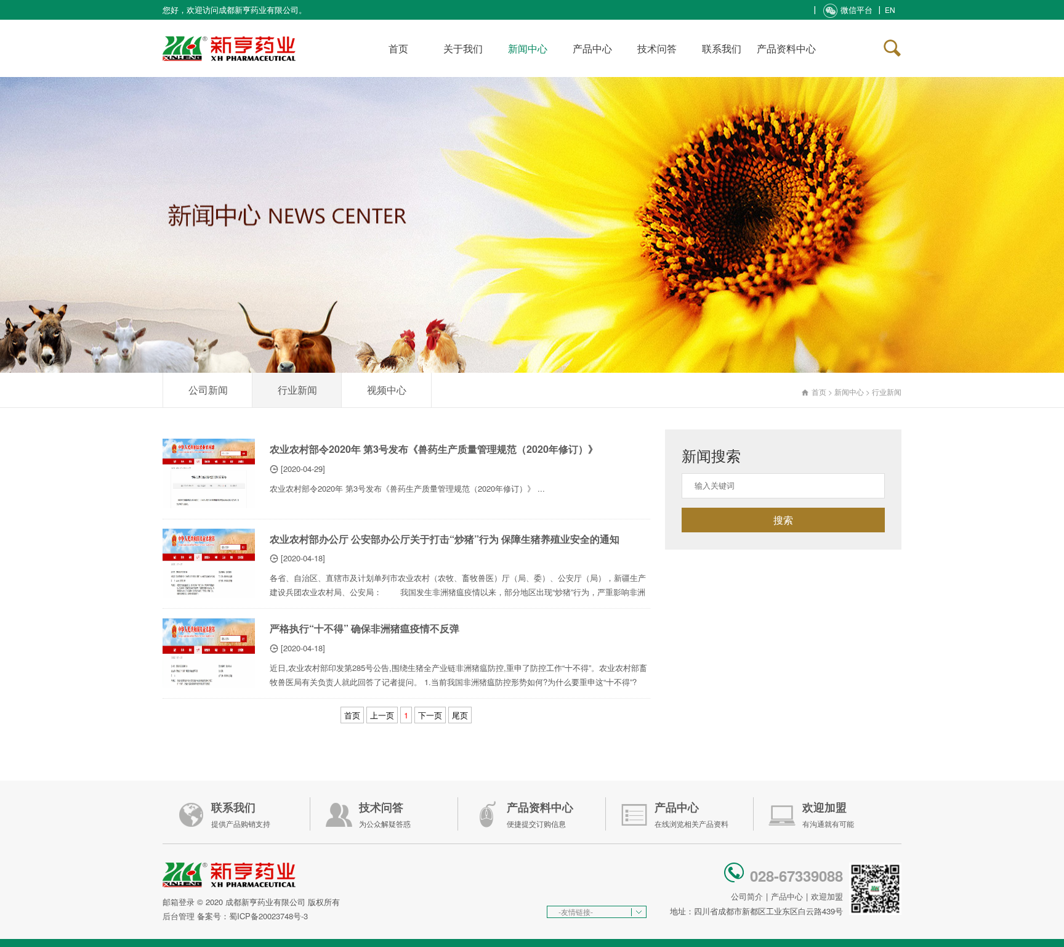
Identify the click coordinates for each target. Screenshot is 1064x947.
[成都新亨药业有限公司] (229, 33)
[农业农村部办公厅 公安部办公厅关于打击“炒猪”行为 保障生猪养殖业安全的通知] (209, 563)
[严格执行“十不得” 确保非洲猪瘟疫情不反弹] (209, 653)
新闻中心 (527, 48)
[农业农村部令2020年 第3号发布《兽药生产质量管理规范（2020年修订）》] (209, 473)
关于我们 (463, 48)
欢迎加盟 (827, 896)
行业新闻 (297, 390)
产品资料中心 (786, 48)
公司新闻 (208, 390)
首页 (398, 48)
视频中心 (386, 390)
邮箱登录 (179, 902)
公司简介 (747, 896)
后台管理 (179, 916)
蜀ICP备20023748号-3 (268, 916)
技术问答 (657, 48)
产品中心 (592, 48)
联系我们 (721, 48)
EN (890, 9)
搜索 (783, 520)
